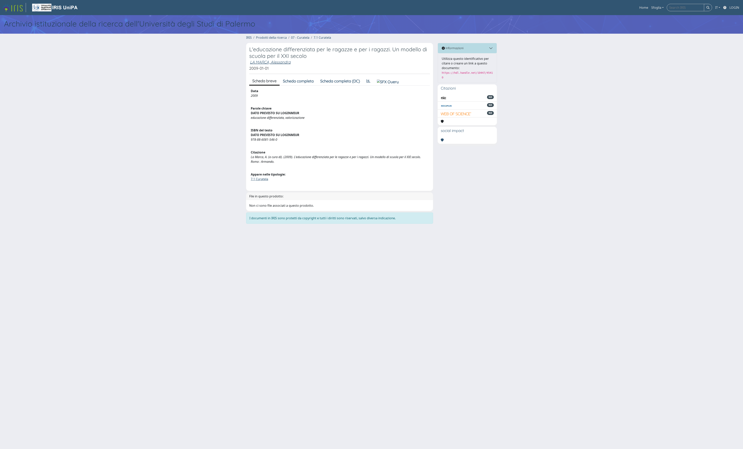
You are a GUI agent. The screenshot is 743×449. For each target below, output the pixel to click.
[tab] (368, 81)
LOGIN (734, 7)
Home (643, 7)
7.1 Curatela (322, 37)
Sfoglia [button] (656, 7)
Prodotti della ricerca (271, 37)
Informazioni (454, 48)
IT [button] (716, 7)
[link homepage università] (55, 7)
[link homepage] (14, 7)
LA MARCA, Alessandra (270, 62)
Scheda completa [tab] (298, 81)
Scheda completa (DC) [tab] (340, 81)
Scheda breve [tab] (264, 80)
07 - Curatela (300, 37)
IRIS (249, 37)
